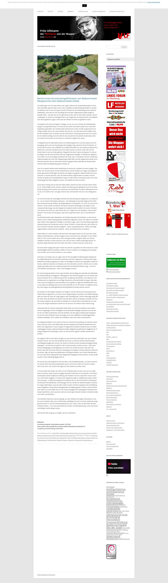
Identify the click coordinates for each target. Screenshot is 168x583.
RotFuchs (109, 407)
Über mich (71, 11)
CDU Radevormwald (112, 286)
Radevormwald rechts (112, 425)
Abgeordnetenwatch (112, 376)
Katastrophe (63, 438)
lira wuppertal (110, 346)
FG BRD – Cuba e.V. (111, 337)
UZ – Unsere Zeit (111, 409)
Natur (69, 438)
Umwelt (57, 435)
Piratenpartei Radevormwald (114, 302)
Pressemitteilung (117, 522)
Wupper (65, 440)
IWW (107, 339)
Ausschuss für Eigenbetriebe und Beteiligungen (115, 496)
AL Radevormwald (111, 283)
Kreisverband (112, 506)
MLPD (108, 348)
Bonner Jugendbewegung (113, 330)
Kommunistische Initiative (113, 341)
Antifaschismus (116, 489)
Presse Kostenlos (111, 400)
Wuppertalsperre (87, 440)
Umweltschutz (52, 440)
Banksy (108, 442)
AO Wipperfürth (111, 327)
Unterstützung (83, 11)
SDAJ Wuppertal (111, 358)
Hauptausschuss (114, 500)
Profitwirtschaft (75, 438)
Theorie (125, 530)
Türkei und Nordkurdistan (113, 531)
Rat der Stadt (51, 435)
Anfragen (110, 487)
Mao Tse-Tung (123, 511)
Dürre (42, 438)
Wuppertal (79, 440)
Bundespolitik (64, 433)
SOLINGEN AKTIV (111, 360)
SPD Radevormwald (112, 309)
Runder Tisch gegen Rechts (114, 428)
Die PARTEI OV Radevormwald (115, 290)
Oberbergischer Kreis (75, 433)
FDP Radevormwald (112, 293)
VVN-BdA (109, 362)
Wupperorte (71, 435)
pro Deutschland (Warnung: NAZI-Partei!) (118, 304)
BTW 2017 (50, 11)
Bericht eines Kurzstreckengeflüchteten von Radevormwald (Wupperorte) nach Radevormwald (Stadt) (67, 99)
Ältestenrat (126, 539)
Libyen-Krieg (112, 510)
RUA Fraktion (110, 307)
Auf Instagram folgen (120, 246)
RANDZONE (109, 402)
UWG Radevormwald (112, 311)
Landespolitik (113, 508)
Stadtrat (60, 11)
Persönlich (94, 433)
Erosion (46, 438)
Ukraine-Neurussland (115, 533)
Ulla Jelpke (109, 449)
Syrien (119, 529)
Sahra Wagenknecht (112, 446)
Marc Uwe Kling (110, 444)
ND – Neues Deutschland (113, 395)
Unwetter (59, 440)
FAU (107, 334)
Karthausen (55, 438)
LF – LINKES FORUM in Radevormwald (117, 295)
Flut (50, 438)
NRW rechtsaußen (111, 397)
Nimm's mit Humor (114, 512)
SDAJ (107, 355)
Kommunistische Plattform (115, 505)
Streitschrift (111, 530)
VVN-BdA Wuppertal (112, 365)
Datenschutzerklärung (116, 11)
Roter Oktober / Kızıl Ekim (113, 404)
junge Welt (109, 379)
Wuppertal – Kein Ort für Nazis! (115, 430)
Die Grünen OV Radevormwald (115, 288)
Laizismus (123, 506)
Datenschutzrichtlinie (154, 2)
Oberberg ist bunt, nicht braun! (115, 423)
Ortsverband (86, 433)
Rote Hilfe (126, 528)
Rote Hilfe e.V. (110, 351)
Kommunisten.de (111, 381)
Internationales (114, 502)
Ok (84, 5)
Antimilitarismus (115, 491)
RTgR (107, 353)
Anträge (110, 493)
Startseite (40, 11)
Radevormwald (41, 435)
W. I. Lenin (119, 534)
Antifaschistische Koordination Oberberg (118, 325)
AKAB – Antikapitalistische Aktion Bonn (117, 323)
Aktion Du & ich (110, 421)
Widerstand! (63, 435)
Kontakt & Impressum (98, 11)
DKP (107, 332)
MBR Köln (109, 383)
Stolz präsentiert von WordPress (46, 575)
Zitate (121, 539)
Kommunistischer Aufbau (113, 344)
